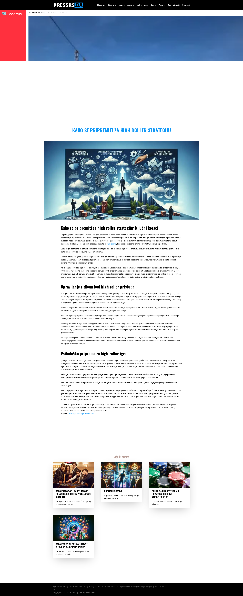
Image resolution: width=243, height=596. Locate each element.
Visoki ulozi (89, 413)
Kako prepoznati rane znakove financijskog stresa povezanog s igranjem (73, 494)
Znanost (186, 5)
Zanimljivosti (174, 5)
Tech (160, 5)
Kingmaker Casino (113, 491)
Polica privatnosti (86, 592)
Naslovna (101, 5)
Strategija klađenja (76, 413)
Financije (112, 5)
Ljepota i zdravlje (126, 5)
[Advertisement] (121, 80)
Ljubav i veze (142, 5)
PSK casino (111, 243)
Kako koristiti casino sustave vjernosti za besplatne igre (71, 546)
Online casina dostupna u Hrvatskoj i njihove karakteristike (165, 494)
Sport (153, 5)
